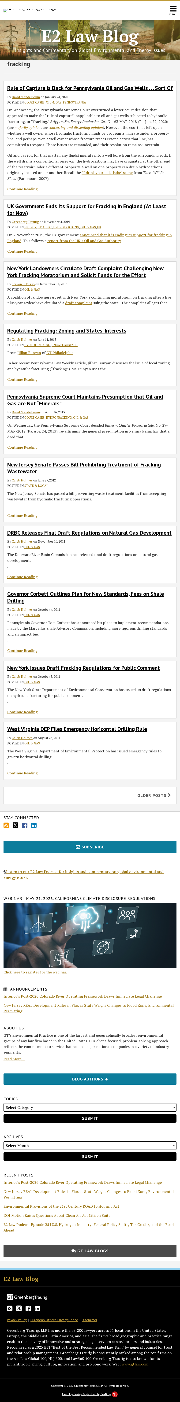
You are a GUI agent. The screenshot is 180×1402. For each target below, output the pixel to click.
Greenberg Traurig (25, 221)
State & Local (36, 486)
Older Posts (152, 795)
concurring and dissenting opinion (76, 127)
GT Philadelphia (59, 352)
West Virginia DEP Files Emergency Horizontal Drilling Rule (77, 728)
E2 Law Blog (90, 36)
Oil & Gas (53, 102)
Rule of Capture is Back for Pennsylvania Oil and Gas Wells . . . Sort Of (90, 88)
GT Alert (45, 227)
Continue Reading (22, 189)
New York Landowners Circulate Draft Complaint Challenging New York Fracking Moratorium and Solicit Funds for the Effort (85, 272)
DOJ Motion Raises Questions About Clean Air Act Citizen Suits (57, 1215)
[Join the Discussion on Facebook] (24, 825)
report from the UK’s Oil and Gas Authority (84, 240)
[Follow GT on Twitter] (15, 825)
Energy (30, 227)
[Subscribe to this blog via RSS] (6, 825)
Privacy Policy (17, 1320)
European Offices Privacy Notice (54, 1320)
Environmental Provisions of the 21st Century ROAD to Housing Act (61, 1206)
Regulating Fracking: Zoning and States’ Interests (66, 330)
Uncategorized (65, 345)
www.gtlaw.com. (135, 1364)
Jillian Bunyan (29, 352)
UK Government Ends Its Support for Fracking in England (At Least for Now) (86, 210)
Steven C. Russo (23, 284)
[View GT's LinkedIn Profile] (34, 825)
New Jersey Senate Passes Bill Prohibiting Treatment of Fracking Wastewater (84, 468)
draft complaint (78, 302)
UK (99, 227)
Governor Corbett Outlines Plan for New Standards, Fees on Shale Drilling (85, 597)
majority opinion (28, 127)
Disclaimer (89, 1320)
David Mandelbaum (26, 97)
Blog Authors (54, 1077)
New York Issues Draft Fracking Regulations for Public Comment (83, 667)
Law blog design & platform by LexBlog (86, 1394)
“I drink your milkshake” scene (107, 172)
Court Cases (34, 102)
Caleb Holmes (22, 339)
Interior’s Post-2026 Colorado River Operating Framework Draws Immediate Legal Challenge (83, 996)
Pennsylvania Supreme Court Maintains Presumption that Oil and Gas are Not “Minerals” (85, 400)
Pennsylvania (74, 102)
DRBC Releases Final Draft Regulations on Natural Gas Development (89, 532)
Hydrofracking (66, 227)
